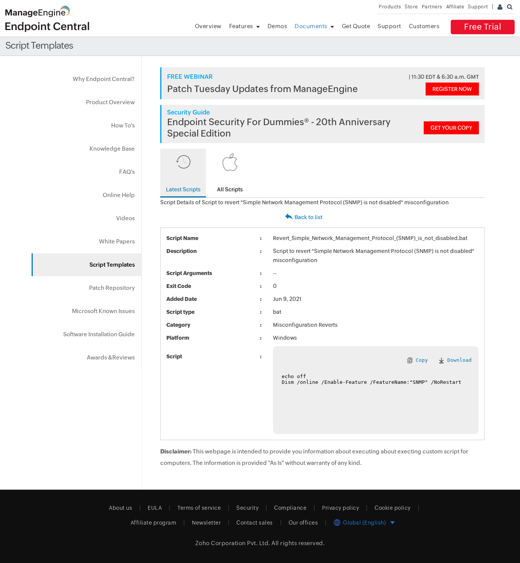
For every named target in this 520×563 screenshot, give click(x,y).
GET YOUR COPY (451, 128)
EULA (155, 508)
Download (458, 360)
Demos (277, 26)
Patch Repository (112, 288)
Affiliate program (154, 522)
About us (120, 508)
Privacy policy (340, 508)
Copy (420, 360)
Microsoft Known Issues (103, 311)
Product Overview (110, 102)
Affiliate (455, 7)
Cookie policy (393, 508)
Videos (125, 218)
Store (411, 7)
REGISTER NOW (452, 89)
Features (241, 26)
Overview (208, 26)
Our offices (303, 522)
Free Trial (482, 27)
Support (389, 26)
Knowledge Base (112, 148)
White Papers (117, 241)
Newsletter (206, 522)
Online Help (119, 195)
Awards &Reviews (111, 357)
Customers (424, 26)
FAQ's (127, 172)
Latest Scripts (183, 189)
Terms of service (199, 508)
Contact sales (254, 522)
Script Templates (112, 264)
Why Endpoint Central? (104, 79)
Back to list (308, 217)
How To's (123, 125)
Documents (311, 26)
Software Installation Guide (99, 334)
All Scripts (230, 189)
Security (247, 508)
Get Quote (356, 26)
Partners (432, 7)
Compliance (290, 508)
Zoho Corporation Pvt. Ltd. (232, 543)
